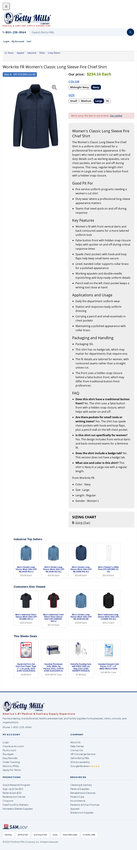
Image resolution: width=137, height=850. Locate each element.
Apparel (74, 808)
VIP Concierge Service (82, 754)
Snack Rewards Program (16, 784)
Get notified (116, 115)
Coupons (8, 800)
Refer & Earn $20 (12, 792)
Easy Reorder (10, 758)
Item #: (8, 74)
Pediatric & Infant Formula (84, 804)
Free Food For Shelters (15, 804)
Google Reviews (85, 766)
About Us (75, 742)
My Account (18, 41)
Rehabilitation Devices (83, 792)
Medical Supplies (79, 788)
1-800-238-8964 (14, 32)
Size (71, 95)
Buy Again (8, 754)
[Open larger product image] (35, 117)
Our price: (76, 74)
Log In (6, 41)
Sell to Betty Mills (79, 758)
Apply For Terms (12, 769)
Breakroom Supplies (82, 812)
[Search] (130, 32)
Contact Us (76, 750)
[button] (5, 117)
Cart (29, 41)
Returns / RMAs (11, 766)
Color (74, 82)
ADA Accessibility (80, 762)
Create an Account (13, 746)
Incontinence (77, 800)
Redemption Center (14, 796)
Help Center (77, 746)
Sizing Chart (82, 522)
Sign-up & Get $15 (13, 788)
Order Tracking (11, 762)
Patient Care (77, 796)
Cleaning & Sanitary (81, 784)
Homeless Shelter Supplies (18, 808)
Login (6, 742)
